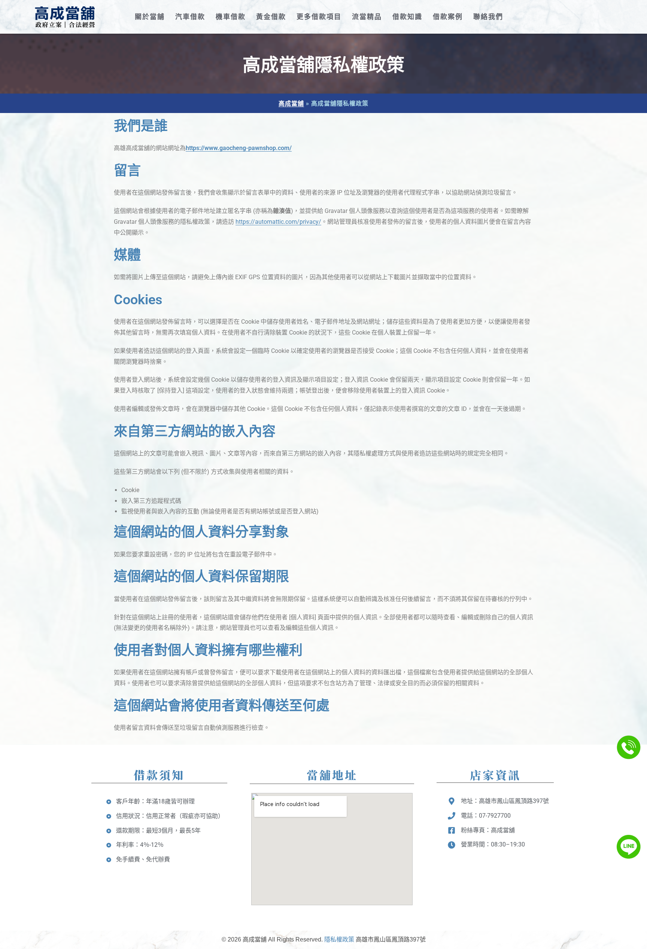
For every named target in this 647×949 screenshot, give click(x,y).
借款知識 (407, 17)
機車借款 (231, 17)
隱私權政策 (339, 939)
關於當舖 (150, 17)
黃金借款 (271, 17)
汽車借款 (190, 17)
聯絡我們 (488, 17)
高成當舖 (291, 103)
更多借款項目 (319, 17)
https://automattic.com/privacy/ (278, 221)
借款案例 (448, 17)
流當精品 (367, 17)
